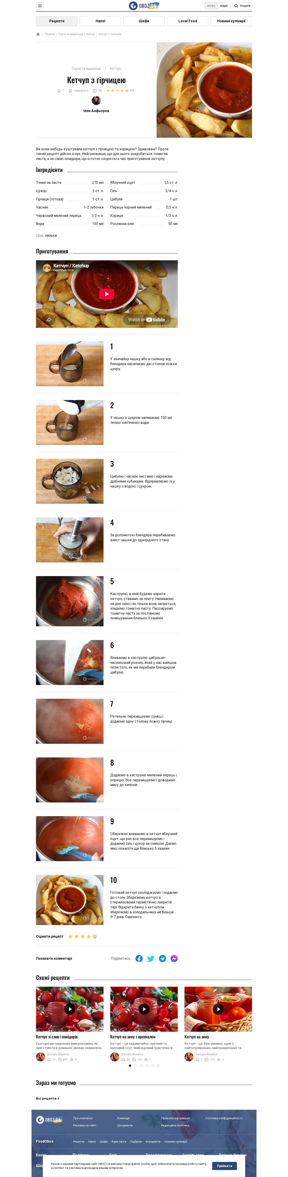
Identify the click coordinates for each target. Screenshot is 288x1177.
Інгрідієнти (153, 1141)
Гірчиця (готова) (49, 199)
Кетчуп (90, 34)
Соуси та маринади (70, 34)
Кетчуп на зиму (196, 1036)
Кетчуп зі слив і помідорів (57, 1036)
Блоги (41, 1155)
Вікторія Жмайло (58, 1054)
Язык (224, 6)
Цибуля (116, 199)
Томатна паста (48, 182)
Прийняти (224, 1166)
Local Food (187, 21)
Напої (100, 21)
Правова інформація (175, 1118)
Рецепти (56, 21)
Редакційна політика (175, 1125)
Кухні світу (119, 1141)
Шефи (144, 21)
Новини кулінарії (231, 21)
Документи (125, 1125)
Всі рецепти (46, 1098)
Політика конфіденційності (223, 1118)
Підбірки (136, 1141)
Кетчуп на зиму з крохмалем (132, 1036)
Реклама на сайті (84, 1125)
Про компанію (83, 1118)
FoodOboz (45, 1141)
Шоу (40, 1166)
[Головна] (38, 34)
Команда (123, 1118)
